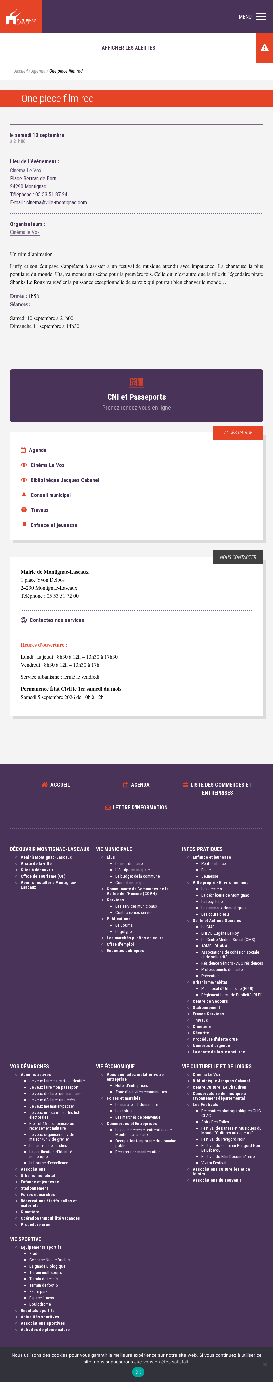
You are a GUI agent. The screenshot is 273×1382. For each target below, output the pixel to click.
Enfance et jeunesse (212, 857)
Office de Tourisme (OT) (43, 876)
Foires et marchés (38, 1194)
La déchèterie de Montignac (225, 895)
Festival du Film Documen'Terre (228, 1156)
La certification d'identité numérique (50, 1154)
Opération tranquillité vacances (50, 1218)
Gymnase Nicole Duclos (49, 1259)
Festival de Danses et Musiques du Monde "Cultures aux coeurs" (231, 1130)
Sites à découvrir (37, 869)
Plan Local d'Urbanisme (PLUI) (227, 988)
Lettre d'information (140, 807)
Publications (119, 918)
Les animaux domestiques (223, 907)
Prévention (210, 975)
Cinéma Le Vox (25, 170)
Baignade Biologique (47, 1266)
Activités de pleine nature (45, 1329)
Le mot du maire (129, 863)
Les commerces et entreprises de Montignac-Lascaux (143, 1132)
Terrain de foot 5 (43, 1285)
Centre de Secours (210, 1001)
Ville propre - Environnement (220, 882)
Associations (33, 1169)
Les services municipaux (136, 906)
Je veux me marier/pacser (51, 1106)
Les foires (123, 1110)
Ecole (206, 869)
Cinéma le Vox (25, 232)
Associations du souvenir (217, 1180)
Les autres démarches (48, 1145)
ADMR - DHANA (214, 945)
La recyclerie (212, 901)
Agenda (38, 71)
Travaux (200, 1020)
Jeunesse (209, 876)
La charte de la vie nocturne (219, 1051)
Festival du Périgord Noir (223, 1139)
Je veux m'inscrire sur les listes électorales (56, 1115)
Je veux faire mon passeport (54, 1087)
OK (138, 1372)
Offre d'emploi (120, 944)
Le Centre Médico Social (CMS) (228, 939)
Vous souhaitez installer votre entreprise (135, 1077)
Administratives (36, 1074)
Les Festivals (205, 1104)
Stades (35, 1253)
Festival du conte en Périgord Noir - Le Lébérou (231, 1148)
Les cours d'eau (215, 914)
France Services (208, 1013)
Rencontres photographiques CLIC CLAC (231, 1113)
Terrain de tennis (43, 1278)
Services (115, 899)
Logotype (123, 931)
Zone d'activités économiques (141, 1091)
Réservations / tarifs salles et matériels (49, 1203)
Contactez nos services (135, 912)
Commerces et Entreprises (132, 1123)
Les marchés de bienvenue (137, 1117)
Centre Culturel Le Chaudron (219, 1087)
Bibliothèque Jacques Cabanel (221, 1080)
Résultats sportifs (38, 1310)
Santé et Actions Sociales (217, 920)
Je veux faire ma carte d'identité (57, 1080)
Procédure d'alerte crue (215, 1039)
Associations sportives (43, 1323)
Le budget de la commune (137, 876)
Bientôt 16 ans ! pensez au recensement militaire (51, 1126)
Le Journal (124, 925)
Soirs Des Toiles (215, 1121)
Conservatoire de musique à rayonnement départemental (219, 1096)
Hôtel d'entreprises (131, 1085)
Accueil (21, 71)
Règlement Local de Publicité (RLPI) (232, 994)
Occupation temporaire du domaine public (145, 1143)
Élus (111, 857)
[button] (252, 17)
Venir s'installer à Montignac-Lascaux (49, 885)
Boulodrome (40, 1304)
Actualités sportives (40, 1316)
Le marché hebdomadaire (136, 1104)
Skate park (38, 1291)
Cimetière (202, 1026)
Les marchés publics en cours (135, 937)
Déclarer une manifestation (138, 1151)
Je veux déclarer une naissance (56, 1093)
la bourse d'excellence (48, 1162)
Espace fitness (41, 1297)
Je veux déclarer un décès (52, 1099)
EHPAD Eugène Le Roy (220, 933)
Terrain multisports (45, 1272)
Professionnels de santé (222, 969)
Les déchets (211, 888)
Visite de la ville (36, 863)
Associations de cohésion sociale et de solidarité (230, 954)
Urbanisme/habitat (210, 982)
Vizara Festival (213, 1162)
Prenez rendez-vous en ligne (136, 407)
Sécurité (201, 1032)
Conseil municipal (130, 882)
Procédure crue (35, 1224)
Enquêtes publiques (125, 950)
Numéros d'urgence (211, 1045)
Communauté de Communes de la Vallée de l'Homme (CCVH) (137, 891)
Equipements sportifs (41, 1247)
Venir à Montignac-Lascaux (46, 857)
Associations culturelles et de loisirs (221, 1171)
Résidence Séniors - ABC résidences (232, 963)
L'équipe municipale (132, 869)
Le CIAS (208, 926)
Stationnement (206, 1007)
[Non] (264, 1364)
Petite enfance (213, 863)
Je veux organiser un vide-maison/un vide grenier (52, 1137)
